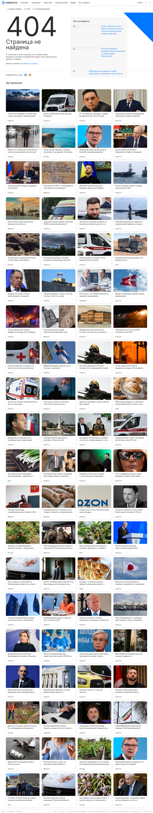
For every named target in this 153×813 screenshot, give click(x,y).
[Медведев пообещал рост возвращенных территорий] (23, 430)
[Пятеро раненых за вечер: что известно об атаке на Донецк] (23, 358)
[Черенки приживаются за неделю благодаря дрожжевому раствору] (94, 754)
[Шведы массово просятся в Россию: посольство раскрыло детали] (94, 322)
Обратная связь (136, 811)
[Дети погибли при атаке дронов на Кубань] (58, 106)
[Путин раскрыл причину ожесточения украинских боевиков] (130, 538)
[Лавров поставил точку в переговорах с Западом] (23, 286)
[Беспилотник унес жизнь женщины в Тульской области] (58, 790)
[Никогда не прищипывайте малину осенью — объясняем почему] (23, 538)
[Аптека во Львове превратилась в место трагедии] (23, 394)
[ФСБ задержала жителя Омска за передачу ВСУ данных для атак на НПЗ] (58, 538)
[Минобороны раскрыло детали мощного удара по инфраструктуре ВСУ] (130, 646)
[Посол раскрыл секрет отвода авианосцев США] (130, 178)
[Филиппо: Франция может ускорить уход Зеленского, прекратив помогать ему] (130, 682)
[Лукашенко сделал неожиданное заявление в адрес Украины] (130, 106)
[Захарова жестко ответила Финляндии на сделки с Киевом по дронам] (23, 646)
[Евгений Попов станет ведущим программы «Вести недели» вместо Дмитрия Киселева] (58, 466)
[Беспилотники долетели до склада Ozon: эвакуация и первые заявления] (94, 358)
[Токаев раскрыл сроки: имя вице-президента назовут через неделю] (94, 646)
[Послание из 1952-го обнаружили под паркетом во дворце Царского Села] (58, 178)
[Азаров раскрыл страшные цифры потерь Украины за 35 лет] (130, 790)
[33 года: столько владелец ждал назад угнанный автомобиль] (23, 790)
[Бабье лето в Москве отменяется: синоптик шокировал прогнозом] (23, 142)
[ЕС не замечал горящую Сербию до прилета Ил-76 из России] (94, 106)
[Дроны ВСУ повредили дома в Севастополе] (23, 754)
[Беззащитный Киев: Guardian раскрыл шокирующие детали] (58, 250)
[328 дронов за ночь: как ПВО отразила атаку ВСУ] (130, 322)
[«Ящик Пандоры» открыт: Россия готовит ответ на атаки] (58, 286)
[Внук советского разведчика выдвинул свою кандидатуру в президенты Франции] (23, 682)
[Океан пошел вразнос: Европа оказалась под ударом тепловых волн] (58, 142)
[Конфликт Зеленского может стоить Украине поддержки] (94, 466)
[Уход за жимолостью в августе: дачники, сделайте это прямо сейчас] (94, 538)
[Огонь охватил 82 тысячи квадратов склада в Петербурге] (23, 322)
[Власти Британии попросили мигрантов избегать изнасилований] (23, 214)
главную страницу (30, 63)
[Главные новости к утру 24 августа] (94, 682)
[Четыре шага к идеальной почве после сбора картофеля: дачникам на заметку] (23, 250)
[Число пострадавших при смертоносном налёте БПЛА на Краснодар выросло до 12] (58, 646)
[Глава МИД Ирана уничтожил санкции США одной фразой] (130, 718)
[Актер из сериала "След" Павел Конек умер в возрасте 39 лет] (130, 502)
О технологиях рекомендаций (77, 811)
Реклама (19, 811)
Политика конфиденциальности (98, 811)
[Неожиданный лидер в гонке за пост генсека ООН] (58, 610)
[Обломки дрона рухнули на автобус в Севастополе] (58, 430)
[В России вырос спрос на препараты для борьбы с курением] (58, 754)
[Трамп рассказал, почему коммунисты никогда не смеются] (94, 610)
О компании (10, 811)
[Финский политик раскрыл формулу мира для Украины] (94, 178)
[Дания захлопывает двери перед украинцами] (130, 286)
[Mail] (3, 2)
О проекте (62, 811)
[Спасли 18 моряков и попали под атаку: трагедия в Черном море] (23, 106)
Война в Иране (16, 9)
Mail (3, 811)
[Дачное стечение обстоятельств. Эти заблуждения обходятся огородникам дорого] (23, 718)
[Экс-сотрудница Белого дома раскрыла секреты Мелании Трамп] (130, 466)
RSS (55, 811)
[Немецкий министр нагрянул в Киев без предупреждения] (94, 142)
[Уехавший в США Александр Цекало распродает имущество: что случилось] (94, 718)
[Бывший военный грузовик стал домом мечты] (130, 250)
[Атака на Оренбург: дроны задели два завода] (94, 394)
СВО (28, 9)
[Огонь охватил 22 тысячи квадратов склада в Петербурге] (130, 358)
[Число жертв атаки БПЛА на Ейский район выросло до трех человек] (23, 574)
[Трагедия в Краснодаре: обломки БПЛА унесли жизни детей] (58, 214)
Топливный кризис (42, 9)
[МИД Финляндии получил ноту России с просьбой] (58, 358)
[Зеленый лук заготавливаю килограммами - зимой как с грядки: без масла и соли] (23, 466)
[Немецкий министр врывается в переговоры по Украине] (130, 754)
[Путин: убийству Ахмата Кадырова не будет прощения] (130, 142)
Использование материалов (120, 811)
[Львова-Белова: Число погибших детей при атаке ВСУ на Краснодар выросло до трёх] (130, 430)
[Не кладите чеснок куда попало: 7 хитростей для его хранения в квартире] (94, 790)
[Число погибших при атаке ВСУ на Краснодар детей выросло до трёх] (58, 574)
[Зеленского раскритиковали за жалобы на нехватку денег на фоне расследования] (94, 214)
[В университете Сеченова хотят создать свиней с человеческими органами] (58, 502)
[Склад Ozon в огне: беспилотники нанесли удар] (94, 502)
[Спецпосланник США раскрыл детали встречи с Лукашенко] (23, 610)
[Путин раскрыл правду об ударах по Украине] (23, 178)
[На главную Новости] (11, 2)
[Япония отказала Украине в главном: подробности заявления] (130, 574)
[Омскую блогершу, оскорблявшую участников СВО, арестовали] (23, 502)
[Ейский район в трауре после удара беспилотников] (94, 250)
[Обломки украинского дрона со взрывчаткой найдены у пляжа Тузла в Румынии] (130, 214)
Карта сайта (147, 811)
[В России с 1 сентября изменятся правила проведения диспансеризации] (94, 286)
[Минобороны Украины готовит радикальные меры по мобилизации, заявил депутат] (58, 682)
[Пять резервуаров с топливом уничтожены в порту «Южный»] (130, 610)
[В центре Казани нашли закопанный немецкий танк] (58, 322)
